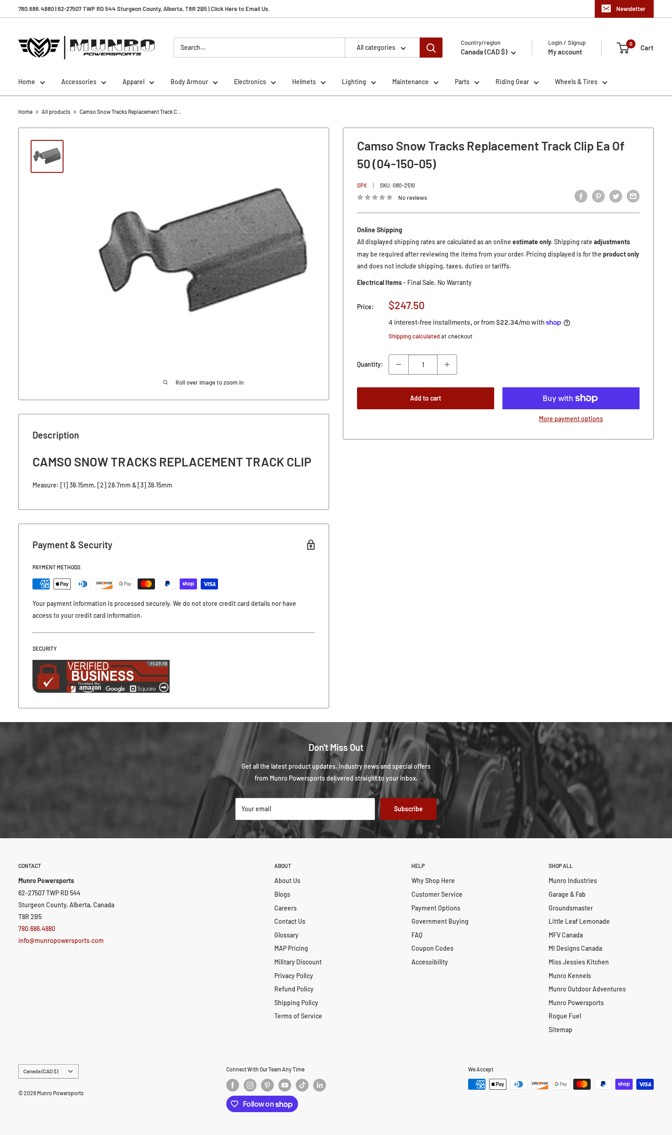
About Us (287, 880)
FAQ (416, 935)
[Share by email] (633, 195)
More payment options (571, 419)
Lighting (354, 82)
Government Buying (440, 921)
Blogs (282, 894)
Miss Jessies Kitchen (579, 962)
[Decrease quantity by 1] (398, 364)
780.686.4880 (36, 928)
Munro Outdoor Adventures (587, 989)
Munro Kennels (570, 976)
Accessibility (429, 962)
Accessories (78, 82)
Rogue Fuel (565, 1016)
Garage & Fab (567, 894)
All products (56, 111)
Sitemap (560, 1029)
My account (565, 52)
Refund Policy (294, 989)
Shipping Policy (296, 1003)
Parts (462, 82)
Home (26, 82)
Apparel (133, 82)
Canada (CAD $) (40, 1071)
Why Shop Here (433, 880)
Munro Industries (573, 880)
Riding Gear (512, 82)
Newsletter (630, 8)
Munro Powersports (576, 1003)
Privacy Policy (293, 976)
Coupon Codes (432, 948)
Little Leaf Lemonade (579, 921)
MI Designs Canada (575, 948)
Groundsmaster (571, 908)
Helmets (304, 82)
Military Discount (298, 962)
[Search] (431, 47)
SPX (362, 185)
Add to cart (425, 398)
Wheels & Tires (576, 82)
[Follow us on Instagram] (250, 1085)
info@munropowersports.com (61, 940)
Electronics (250, 82)
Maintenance (410, 82)
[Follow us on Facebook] (232, 1085)
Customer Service (437, 894)
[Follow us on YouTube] (284, 1085)
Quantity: (370, 364)
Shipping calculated (414, 336)
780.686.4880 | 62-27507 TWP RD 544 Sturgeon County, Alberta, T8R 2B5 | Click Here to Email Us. (144, 8)
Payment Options (435, 908)
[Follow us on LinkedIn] (319, 1085)
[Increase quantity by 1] (447, 364)
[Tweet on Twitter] (615, 195)
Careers (285, 908)
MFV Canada (566, 935)
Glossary (286, 935)
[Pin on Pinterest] (598, 195)
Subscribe (408, 809)
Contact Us (289, 921)
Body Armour (189, 82)
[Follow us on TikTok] (302, 1085)
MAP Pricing (291, 948)
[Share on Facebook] (581, 195)
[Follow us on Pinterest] (267, 1085)
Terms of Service (298, 1016)
